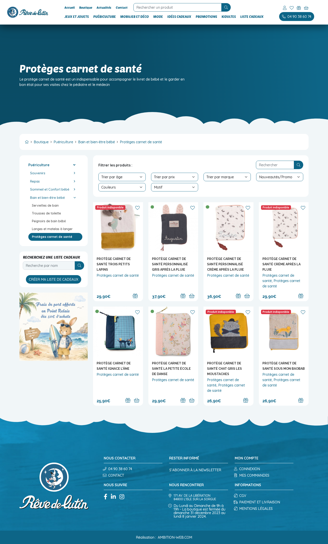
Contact (122, 7)
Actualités (104, 7)
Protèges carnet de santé (141, 142)
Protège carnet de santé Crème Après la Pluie (281, 264)
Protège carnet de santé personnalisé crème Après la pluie (225, 264)
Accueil (69, 7)
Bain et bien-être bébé (96, 142)
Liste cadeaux (252, 17)
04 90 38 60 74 (120, 469)
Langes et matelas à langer (52, 229)
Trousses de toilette (46, 213)
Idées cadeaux (179, 17)
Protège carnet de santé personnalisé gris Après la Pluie (170, 264)
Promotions (206, 17)
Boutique (85, 7)
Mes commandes (254, 475)
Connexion (249, 469)
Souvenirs (37, 173)
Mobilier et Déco (134, 17)
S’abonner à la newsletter (195, 470)
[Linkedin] (113, 497)
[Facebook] (105, 497)
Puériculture (104, 17)
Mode (158, 17)
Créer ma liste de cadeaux (53, 279)
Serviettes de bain (45, 205)
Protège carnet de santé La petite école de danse (171, 368)
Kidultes (229, 17)
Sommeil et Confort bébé (49, 189)
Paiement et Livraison (259, 502)
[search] (226, 7)
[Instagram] (121, 497)
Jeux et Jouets (76, 17)
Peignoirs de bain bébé (49, 221)
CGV (242, 495)
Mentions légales (256, 508)
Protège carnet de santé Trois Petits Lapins (114, 264)
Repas (35, 181)
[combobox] (178, 7)
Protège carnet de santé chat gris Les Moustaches (224, 368)
